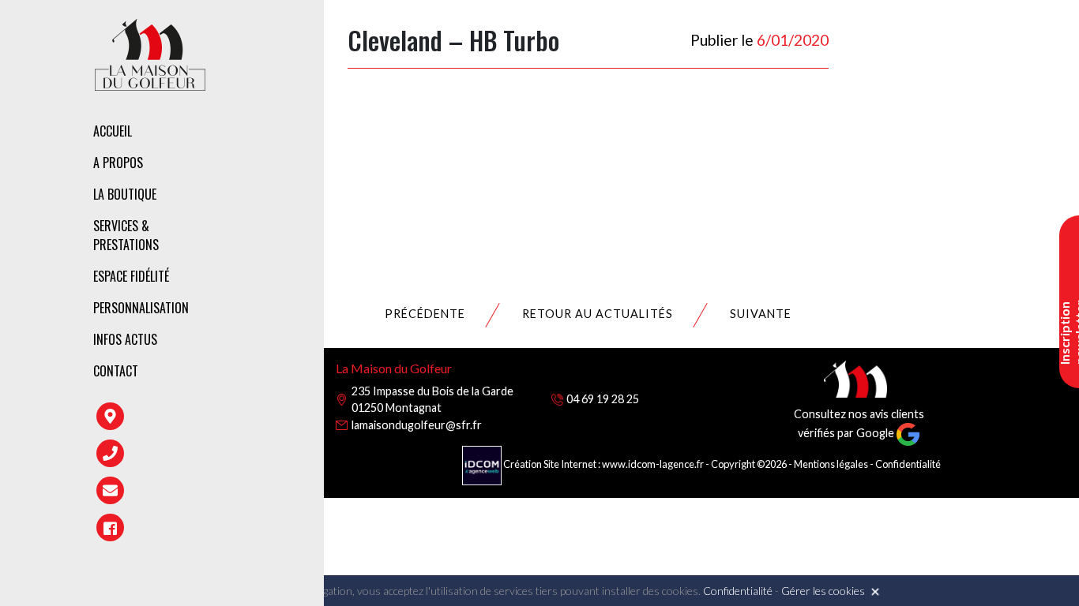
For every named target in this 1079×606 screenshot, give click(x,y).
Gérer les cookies (823, 590)
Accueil (112, 131)
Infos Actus (125, 339)
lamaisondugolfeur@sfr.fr (417, 425)
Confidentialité (908, 464)
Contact (115, 370)
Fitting (321, 224)
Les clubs (327, 197)
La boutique (124, 194)
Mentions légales (831, 464)
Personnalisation (141, 307)
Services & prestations (126, 235)
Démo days (330, 326)
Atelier (320, 258)
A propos (118, 162)
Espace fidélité (131, 276)
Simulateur (332, 292)
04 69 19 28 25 (602, 399)
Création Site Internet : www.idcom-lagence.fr (603, 464)
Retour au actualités (597, 313)
